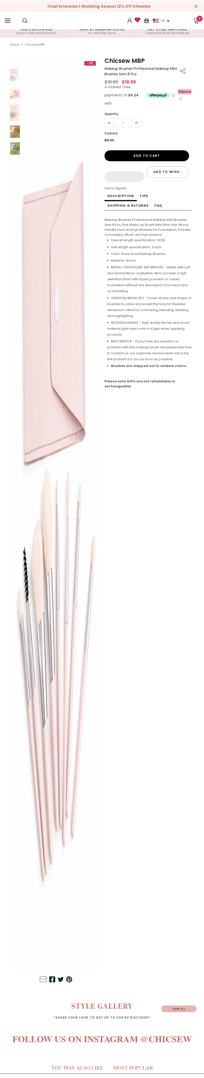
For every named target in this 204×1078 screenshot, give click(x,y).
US (163, 20)
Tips (144, 196)
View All (178, 1009)
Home (14, 44)
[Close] (196, 6)
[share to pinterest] (69, 980)
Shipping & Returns (128, 205)
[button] (124, 176)
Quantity (111, 114)
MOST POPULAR (133, 1067)
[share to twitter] (61, 980)
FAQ (158, 205)
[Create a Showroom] (146, 20)
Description (120, 196)
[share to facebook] (52, 980)
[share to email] (43, 980)
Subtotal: (111, 133)
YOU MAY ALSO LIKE (77, 1067)
